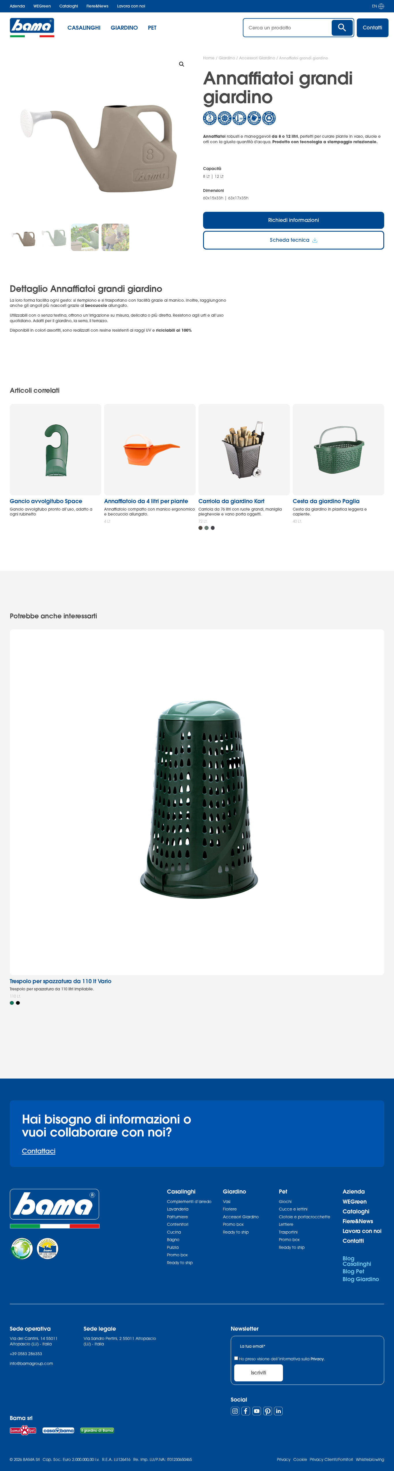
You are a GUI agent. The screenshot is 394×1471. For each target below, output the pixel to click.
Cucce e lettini (293, 1209)
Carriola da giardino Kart (231, 501)
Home (209, 58)
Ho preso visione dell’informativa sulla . (282, 1359)
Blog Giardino (361, 1279)
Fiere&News (97, 6)
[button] (182, 64)
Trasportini (288, 1232)
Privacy (317, 1359)
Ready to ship (180, 1262)
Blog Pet (353, 1271)
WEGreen (42, 6)
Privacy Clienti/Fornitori (331, 1459)
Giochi (285, 1201)
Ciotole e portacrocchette (304, 1217)
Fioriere (230, 1209)
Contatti (353, 1240)
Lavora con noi (131, 6)
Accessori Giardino (257, 58)
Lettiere (286, 1224)
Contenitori (177, 1224)
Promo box (177, 1255)
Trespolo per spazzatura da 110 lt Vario (60, 981)
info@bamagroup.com (31, 1363)
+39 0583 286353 (26, 1353)
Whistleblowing (370, 1459)
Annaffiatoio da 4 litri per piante (146, 501)
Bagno (173, 1239)
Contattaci (38, 1151)
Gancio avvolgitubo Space (46, 501)
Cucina (174, 1232)
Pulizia (173, 1247)
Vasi (226, 1201)
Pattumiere (177, 1217)
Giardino (227, 58)
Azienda (17, 6)
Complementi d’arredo (189, 1201)
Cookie (300, 1459)
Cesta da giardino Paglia (326, 501)
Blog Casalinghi (357, 1261)
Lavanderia (177, 1209)
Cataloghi (68, 6)
